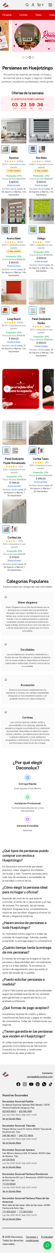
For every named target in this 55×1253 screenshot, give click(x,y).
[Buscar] (27, 5)
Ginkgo (41, 238)
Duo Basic (41, 157)
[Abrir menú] (50, 5)
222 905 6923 (9, 1111)
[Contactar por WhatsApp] (47, 1245)
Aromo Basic (14, 238)
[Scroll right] (47, 388)
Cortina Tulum (41, 458)
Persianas (7, 15)
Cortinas (23, 15)
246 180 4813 (9, 1135)
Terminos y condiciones (32, 1239)
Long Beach (14, 319)
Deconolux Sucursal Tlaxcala (18, 1125)
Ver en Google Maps (11, 1119)
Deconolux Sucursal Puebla (17, 1101)
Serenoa (14, 157)
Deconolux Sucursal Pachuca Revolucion (25, 1174)
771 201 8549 (9, 1184)
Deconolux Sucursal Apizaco (18, 1150)
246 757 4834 (26, 1135)
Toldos (38, 15)
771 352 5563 (26, 1212)
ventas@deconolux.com (40, 1076)
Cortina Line (14, 537)
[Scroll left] (7, 388)
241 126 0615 (8, 1160)
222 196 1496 (25, 1111)
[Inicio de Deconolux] (5, 5)
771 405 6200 (9, 1212)
